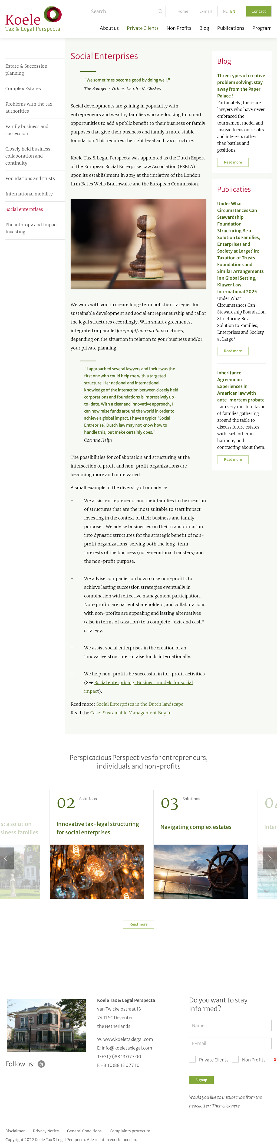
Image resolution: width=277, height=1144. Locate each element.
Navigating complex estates (196, 826)
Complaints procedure (130, 1131)
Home (182, 11)
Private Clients (143, 28)
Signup (201, 1080)
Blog (204, 28)
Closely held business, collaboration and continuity (28, 156)
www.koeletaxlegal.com (128, 1039)
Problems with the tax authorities (28, 107)
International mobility (29, 194)
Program (262, 28)
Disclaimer (15, 1131)
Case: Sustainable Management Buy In (131, 712)
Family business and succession (26, 130)
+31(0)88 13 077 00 (121, 1056)
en (232, 11)
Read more (233, 162)
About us (109, 28)
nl (225, 11)
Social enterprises (24, 209)
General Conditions (84, 1131)
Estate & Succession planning (26, 69)
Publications (230, 28)
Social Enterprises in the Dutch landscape (139, 704)
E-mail (205, 11)
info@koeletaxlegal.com (127, 1048)
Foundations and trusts (30, 178)
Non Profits (179, 28)
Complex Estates (23, 88)
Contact (259, 11)
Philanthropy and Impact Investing (31, 228)
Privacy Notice (46, 1131)
